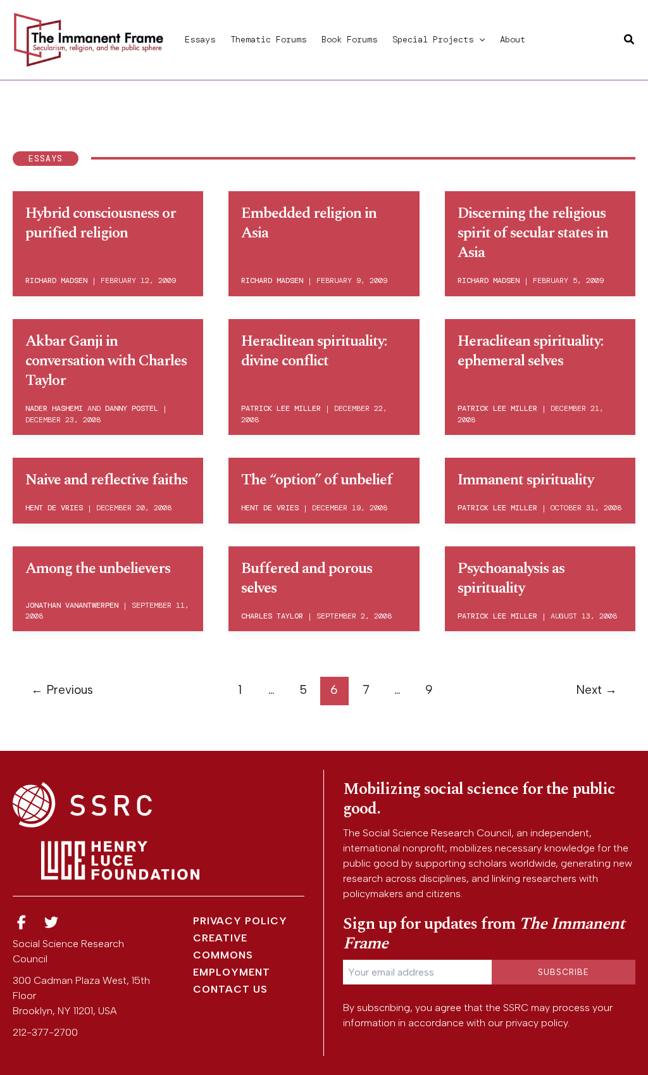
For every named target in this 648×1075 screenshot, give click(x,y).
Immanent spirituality (526, 479)
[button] (479, 39)
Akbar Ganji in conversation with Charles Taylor (106, 361)
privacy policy (537, 1023)
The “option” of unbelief (316, 479)
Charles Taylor (272, 616)
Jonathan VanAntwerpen (71, 605)
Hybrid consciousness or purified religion (100, 223)
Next (596, 689)
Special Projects (432, 39)
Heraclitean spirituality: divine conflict (314, 351)
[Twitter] (52, 922)
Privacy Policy (240, 921)
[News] (21, 922)
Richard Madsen (56, 280)
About (512, 39)
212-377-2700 (45, 1032)
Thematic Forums (268, 39)
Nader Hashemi (54, 408)
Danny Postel (131, 408)
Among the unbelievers (97, 568)
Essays (200, 39)
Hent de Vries (54, 508)
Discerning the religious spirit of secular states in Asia (533, 233)
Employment (231, 972)
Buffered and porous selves (306, 578)
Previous (62, 689)
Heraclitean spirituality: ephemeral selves (530, 351)
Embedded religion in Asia (309, 223)
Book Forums (349, 39)
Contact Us (230, 989)
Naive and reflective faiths (106, 479)
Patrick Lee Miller (281, 408)
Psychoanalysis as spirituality (511, 578)
